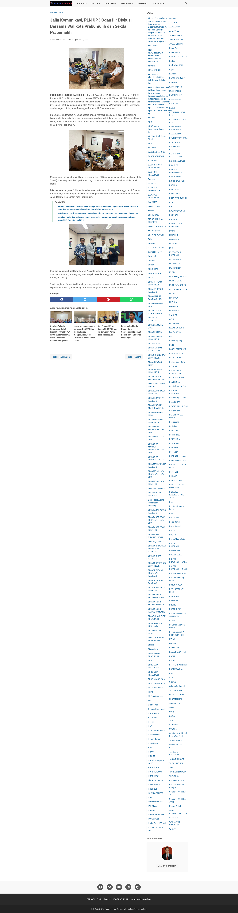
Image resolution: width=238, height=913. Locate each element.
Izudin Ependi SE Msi (157, 823)
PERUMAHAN (175, 448)
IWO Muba (152, 806)
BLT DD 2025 (153, 215)
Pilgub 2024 (174, 472)
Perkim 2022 (174, 435)
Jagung (172, 18)
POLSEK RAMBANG (177, 573)
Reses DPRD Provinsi (178, 665)
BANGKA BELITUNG (156, 152)
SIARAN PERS (175, 703)
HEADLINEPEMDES (156, 730)
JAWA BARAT (175, 27)
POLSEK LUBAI (175, 555)
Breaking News (154, 230)
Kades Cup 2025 (176, 65)
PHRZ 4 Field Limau (177, 456)
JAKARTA (173, 22)
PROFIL (172, 605)
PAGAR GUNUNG (176, 328)
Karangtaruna (175, 99)
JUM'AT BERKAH (176, 44)
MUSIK (172, 272)
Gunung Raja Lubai (156, 709)
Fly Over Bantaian (155, 696)
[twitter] (85, 299)
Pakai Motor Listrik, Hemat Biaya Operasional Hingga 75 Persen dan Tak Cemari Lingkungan (98, 213)
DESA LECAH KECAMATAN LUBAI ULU (156, 430)
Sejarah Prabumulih (177, 686)
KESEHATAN (174, 142)
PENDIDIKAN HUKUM (178, 406)
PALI (171, 336)
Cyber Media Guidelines (141, 899)
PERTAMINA (174, 439)
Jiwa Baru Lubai (176, 39)
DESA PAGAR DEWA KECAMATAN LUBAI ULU (156, 520)
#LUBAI (151, 66)
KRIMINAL (173, 215)
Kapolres (173, 82)
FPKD (150, 700)
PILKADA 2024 (175, 480)
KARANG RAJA (175, 95)
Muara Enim (174, 264)
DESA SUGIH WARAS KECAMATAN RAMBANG (157, 549)
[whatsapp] (131, 299)
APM (150, 143)
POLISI (172, 530)
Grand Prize (153, 705)
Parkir (171, 345)
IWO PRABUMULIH (156, 814)
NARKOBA (173, 298)
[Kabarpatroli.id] (61, 3)
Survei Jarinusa (175, 740)
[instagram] (128, 887)
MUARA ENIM (175, 268)
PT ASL (172, 620)
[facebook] (61, 299)
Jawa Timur (174, 31)
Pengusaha (174, 422)
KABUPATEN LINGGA (178, 57)
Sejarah (172, 682)
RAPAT (172, 656)
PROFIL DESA (175, 609)
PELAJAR (173, 366)
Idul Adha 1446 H (155, 780)
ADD (150, 122)
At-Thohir (152, 148)
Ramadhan (174, 648)
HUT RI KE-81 (153, 776)
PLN (171, 502)
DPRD (150, 660)
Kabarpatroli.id (175, 52)
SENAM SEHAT (175, 699)
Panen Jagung (175, 340)
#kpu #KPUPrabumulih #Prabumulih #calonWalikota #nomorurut (155, 56)
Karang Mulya (175, 91)
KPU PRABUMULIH (177, 211)
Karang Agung (175, 86)
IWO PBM (95, 3)
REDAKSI (91, 899)
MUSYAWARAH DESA (178, 289)
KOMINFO (173, 165)
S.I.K (171, 678)
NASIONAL (174, 302)
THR (171, 767)
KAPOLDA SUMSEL (177, 78)
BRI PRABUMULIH (156, 235)
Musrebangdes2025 (177, 276)
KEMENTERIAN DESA (178, 138)
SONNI (172, 712)
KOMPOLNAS (175, 177)
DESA (150, 277)
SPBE (171, 720)
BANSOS (151, 183)
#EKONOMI (153, 46)
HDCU (150, 726)
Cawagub (152, 256)
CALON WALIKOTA (156, 248)
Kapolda (172, 74)
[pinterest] (108, 299)
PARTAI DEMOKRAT (177, 349)
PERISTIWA (110, 3)
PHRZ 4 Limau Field (177, 460)
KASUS (172, 108)
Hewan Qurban (154, 739)
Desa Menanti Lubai (156, 488)
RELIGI (172, 660)
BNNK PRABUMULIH (157, 226)
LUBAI (172, 231)
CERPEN (151, 260)
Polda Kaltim (174, 522)
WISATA (172, 829)
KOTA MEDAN (175, 194)
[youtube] (119, 887)
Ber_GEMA (152, 202)
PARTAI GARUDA (176, 353)
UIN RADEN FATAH (177, 780)
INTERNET (152, 789)
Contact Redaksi (104, 899)
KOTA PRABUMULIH (178, 198)
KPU (171, 206)
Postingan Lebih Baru (61, 357)
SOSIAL (172, 716)
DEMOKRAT (153, 269)
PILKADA (173, 476)
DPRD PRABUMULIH (157, 683)
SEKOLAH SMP (175, 690)
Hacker (151, 722)
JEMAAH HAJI (175, 35)
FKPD (150, 692)
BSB (150, 239)
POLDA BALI (174, 518)
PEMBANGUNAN (176, 378)
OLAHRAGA (174, 311)
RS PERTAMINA (175, 669)
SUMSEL (173, 729)
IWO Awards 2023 (155, 802)
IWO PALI (152, 810)
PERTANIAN (174, 443)
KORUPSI (173, 185)
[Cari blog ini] (186, 3)
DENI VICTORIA (154, 273)
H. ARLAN (152, 718)
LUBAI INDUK (175, 239)
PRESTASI (173, 600)
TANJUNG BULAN (177, 759)
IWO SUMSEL (153, 819)
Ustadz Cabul (175, 806)
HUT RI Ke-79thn (155, 772)
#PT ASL (151, 118)
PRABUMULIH (175, 596)
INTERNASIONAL (155, 785)
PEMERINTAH (175, 382)
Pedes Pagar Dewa (177, 362)
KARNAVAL (174, 104)
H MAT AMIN (153, 713)
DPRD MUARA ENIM (156, 679)
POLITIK (172, 535)
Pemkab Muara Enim (178, 386)
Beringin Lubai (154, 206)
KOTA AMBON (175, 189)
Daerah (151, 265)
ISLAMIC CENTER (155, 793)
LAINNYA (157, 3)
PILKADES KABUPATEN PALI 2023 (176, 495)
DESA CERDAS (154, 343)
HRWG (151, 752)
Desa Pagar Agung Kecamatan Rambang (156, 503)
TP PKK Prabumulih (177, 772)
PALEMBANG (175, 332)
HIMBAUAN (153, 743)
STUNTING (173, 725)
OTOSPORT (143, 3)
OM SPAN (173, 315)
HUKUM (151, 756)
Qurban (172, 643)
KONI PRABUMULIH (177, 181)
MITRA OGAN (175, 259)
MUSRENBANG (175, 281)
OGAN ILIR (173, 306)
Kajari (171, 69)
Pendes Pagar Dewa (177, 398)
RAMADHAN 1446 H (177, 652)
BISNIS (151, 210)
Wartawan (173, 817)
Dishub (151, 645)
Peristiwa (173, 426)
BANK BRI (152, 160)
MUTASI (172, 293)
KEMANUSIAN (175, 134)
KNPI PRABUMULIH (177, 161)
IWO (150, 797)
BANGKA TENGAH (156, 156)
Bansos (151, 179)
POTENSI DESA (175, 585)
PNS (171, 513)
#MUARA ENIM (154, 70)
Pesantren (173, 452)
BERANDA (82, 3)
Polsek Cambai (175, 550)
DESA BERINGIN (155, 332)
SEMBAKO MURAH (177, 695)
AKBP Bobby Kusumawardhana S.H (156, 129)
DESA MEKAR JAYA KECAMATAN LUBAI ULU (156, 474)
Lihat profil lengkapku (167, 866)
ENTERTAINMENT (155, 688)
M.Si (171, 248)
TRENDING (174, 776)
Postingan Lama (134, 357)
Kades (172, 61)
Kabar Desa (174, 48)
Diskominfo (153, 649)
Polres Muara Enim (177, 539)
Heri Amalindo (154, 735)
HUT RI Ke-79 (153, 767)
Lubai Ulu (173, 244)
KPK (171, 202)
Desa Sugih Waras (155, 541)
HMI (150, 747)
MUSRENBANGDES (177, 285)
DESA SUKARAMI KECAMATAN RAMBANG (155, 573)
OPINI (171, 319)
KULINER (173, 219)
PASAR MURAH (175, 358)
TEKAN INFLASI (176, 763)
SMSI (171, 707)
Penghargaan (175, 410)
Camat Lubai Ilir (155, 252)
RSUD (171, 673)
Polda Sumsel (175, 526)
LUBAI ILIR (173, 235)
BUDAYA (151, 243)
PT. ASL (172, 639)
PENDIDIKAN (127, 3)
